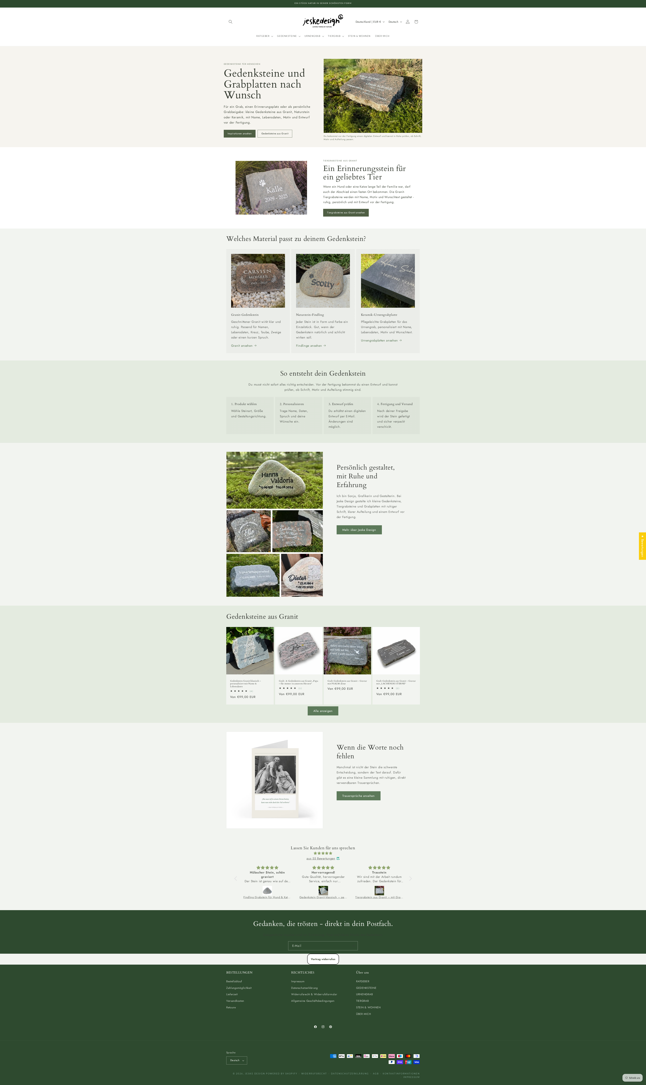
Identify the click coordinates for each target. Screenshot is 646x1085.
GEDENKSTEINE (366, 988)
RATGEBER (362, 981)
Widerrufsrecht (314, 1074)
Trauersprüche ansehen (358, 796)
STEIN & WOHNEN (368, 1007)
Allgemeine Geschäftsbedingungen (312, 1001)
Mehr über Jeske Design (359, 530)
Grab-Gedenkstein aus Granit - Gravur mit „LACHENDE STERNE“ (396, 682)
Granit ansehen (242, 345)
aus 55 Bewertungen (321, 858)
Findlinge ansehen (309, 345)
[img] (323, 853)
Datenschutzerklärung (304, 988)
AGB (376, 1074)
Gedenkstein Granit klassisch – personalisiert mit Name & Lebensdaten (245, 683)
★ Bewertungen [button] (642, 546)
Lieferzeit (232, 994)
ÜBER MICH (363, 1014)
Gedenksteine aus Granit (275, 133)
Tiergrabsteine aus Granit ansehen (346, 212)
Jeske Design (255, 1074)
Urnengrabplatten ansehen (379, 340)
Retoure (231, 1007)
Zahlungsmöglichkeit (239, 988)
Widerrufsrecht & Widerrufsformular (314, 994)
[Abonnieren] (353, 945)
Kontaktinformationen (401, 1074)
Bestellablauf (234, 981)
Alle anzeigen (323, 711)
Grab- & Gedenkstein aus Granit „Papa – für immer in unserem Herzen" (298, 682)
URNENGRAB (364, 994)
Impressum (297, 981)
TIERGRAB (362, 1001)
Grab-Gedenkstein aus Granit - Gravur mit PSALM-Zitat (347, 682)
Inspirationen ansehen (240, 133)
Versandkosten (235, 1001)
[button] (230, 21)
